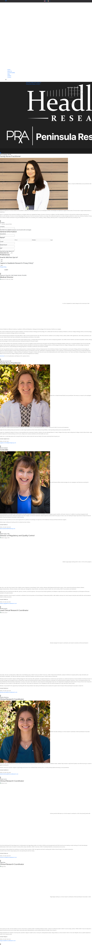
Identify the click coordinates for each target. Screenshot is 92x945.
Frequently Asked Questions (76, 94)
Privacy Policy (72, 104)
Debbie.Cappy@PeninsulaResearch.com (8, 603)
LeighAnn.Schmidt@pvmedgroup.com (8, 442)
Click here (2, 356)
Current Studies (11, 72)
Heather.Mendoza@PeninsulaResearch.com (9, 774)
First (16, 240)
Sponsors (71, 100)
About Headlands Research (75, 90)
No (1, 261)
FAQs (8, 74)
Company (2, 226)
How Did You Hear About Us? (7, 251)
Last (52, 240)
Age (1, 248)
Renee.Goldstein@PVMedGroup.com (7, 528)
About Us (9, 71)
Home (8, 69)
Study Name (3, 234)
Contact (9, 77)
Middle (33, 240)
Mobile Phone (3, 244)
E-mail (1, 241)
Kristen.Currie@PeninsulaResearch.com (8, 857)
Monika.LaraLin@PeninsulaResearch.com (8, 692)
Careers (9, 75)
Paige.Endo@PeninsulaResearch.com (8, 940)
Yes (2, 259)
